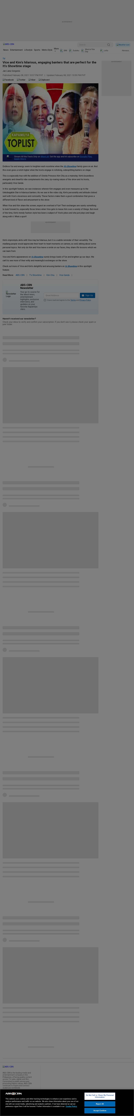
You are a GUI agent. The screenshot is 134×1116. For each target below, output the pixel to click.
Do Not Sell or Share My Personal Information (100, 1096)
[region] (67, 1102)
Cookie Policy (71, 1106)
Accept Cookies (99, 1111)
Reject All (100, 1104)
